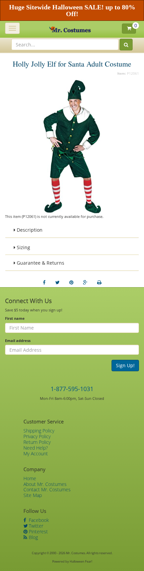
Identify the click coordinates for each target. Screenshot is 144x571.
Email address (17, 340)
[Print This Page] (99, 282)
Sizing (22, 247)
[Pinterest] (71, 282)
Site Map (32, 495)
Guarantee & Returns (39, 263)
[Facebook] (44, 282)
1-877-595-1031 (72, 389)
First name (15, 318)
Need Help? (35, 448)
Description (29, 230)
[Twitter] (57, 282)
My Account (35, 453)
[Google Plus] (85, 282)
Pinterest (37, 531)
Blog (32, 537)
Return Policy (37, 442)
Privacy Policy (37, 436)
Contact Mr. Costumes (47, 489)
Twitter (35, 526)
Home (29, 478)
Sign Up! (125, 365)
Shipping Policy (38, 430)
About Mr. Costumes (45, 484)
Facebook (38, 520)
